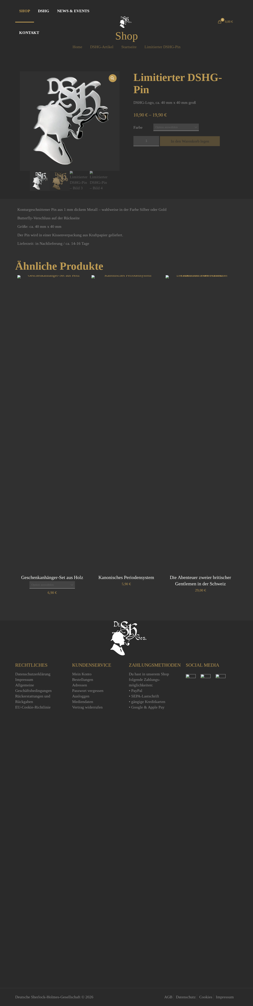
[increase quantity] (154, 141)
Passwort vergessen (87, 690)
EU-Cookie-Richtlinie (33, 707)
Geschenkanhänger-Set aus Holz (52, 577)
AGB (168, 997)
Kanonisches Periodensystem (126, 577)
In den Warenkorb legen (190, 141)
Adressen (79, 685)
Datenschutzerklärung (32, 674)
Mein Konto (82, 674)
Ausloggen (80, 696)
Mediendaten (82, 701)
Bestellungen (82, 679)
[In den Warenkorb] (155, 280)
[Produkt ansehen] (81, 280)
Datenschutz (186, 997)
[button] (113, 78)
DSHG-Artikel (101, 47)
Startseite (129, 47)
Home (77, 47)
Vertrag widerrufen (87, 707)
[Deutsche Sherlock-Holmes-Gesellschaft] (125, 22)
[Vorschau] (81, 289)
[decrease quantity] (137, 141)
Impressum (24, 679)
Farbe (138, 127)
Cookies (205, 997)
